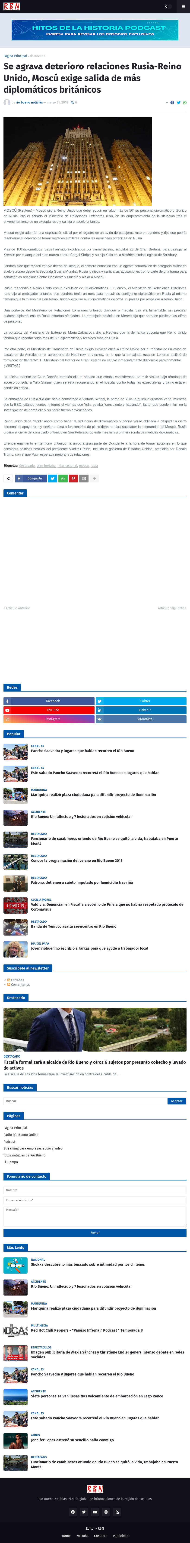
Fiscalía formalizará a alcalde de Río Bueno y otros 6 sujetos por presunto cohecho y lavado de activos (94, 1065)
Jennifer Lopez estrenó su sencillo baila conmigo (72, 1440)
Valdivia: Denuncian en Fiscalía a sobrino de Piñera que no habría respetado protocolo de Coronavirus (107, 907)
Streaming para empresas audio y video (33, 1148)
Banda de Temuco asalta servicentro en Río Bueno (73, 926)
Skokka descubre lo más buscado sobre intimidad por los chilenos (88, 1264)
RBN (101, 1529)
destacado (37, 56)
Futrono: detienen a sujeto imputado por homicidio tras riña (82, 882)
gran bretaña (46, 466)
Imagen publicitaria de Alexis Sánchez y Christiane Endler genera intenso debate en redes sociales (107, 1354)
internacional (67, 466)
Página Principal (15, 56)
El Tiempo (10, 1162)
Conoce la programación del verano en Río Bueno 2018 (77, 860)
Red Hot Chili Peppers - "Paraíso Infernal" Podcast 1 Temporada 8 (87, 1330)
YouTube (82, 1536)
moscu (84, 466)
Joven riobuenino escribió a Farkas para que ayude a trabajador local (89, 948)
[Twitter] (178, 102)
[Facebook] (172, 102)
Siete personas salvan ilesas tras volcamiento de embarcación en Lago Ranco (97, 1396)
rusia (94, 466)
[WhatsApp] (185, 102)
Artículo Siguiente (171, 608)
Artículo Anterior (18, 608)
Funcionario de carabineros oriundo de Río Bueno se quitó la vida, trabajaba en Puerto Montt (104, 841)
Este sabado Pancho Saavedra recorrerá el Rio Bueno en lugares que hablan (95, 773)
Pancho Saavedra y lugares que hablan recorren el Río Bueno (82, 751)
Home (66, 1536)
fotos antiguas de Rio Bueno (24, 1155)
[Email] (84, 478)
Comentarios (20, 985)
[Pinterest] (73, 478)
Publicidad (120, 1536)
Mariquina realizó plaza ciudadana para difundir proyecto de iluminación (93, 795)
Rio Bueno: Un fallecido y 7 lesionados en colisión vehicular (81, 816)
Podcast (9, 1142)
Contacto (100, 1536)
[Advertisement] (38, 646)
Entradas (17, 980)
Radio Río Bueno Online (20, 1135)
